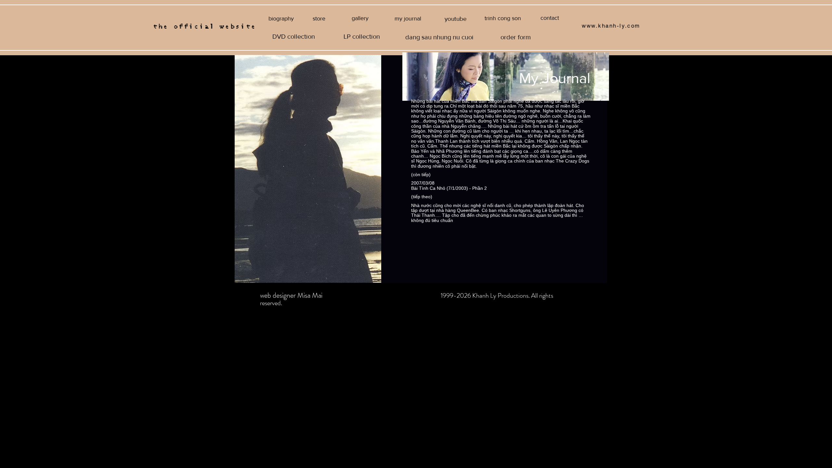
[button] (502, 18)
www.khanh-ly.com (611, 25)
